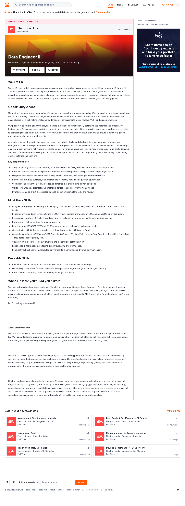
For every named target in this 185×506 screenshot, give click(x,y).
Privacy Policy (92, 490)
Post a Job (167, 4)
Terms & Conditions (75, 490)
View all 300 (173, 411)
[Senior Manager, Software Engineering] (137, 436)
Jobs (110, 4)
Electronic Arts (151, 20)
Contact (61, 490)
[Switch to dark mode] (178, 490)
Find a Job (30, 490)
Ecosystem (149, 4)
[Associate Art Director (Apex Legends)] (48, 421)
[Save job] (88, 418)
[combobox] (44, 4)
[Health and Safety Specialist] (48, 451)
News (120, 4)
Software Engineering (159, 24)
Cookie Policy (107, 490)
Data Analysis (143, 24)
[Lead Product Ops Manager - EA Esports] (137, 421)
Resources (132, 4)
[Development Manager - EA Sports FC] (137, 451)
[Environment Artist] (48, 436)
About (52, 490)
